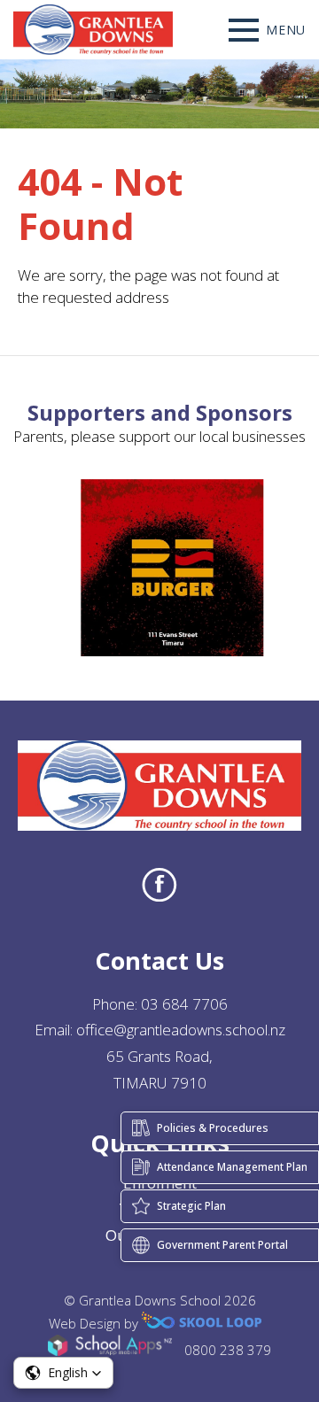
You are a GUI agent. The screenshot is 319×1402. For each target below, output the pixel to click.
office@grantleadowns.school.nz (180, 1029)
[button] (63, 1373)
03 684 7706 (184, 1004)
